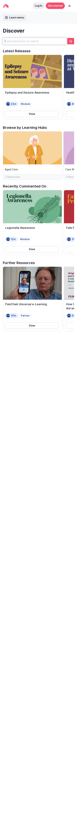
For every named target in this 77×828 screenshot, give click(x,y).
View (32, 113)
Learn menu (16, 17)
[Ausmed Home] (6, 6)
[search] (70, 41)
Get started (55, 5)
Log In (38, 5)
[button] (69, 6)
